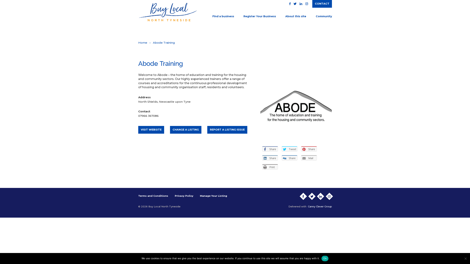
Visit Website (151, 129)
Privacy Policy (184, 195)
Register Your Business (259, 16)
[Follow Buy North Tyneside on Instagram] (306, 3)
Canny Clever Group (320, 206)
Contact (322, 3)
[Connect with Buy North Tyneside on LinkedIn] (300, 3)
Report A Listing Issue (227, 129)
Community (324, 16)
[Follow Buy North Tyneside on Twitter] (295, 4)
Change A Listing (186, 129)
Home (142, 42)
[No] (465, 258)
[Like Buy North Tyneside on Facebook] (290, 3)
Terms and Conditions (153, 195)
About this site (295, 16)
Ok (325, 258)
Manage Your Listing (213, 195)
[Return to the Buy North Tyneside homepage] (167, 12)
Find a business (223, 16)
